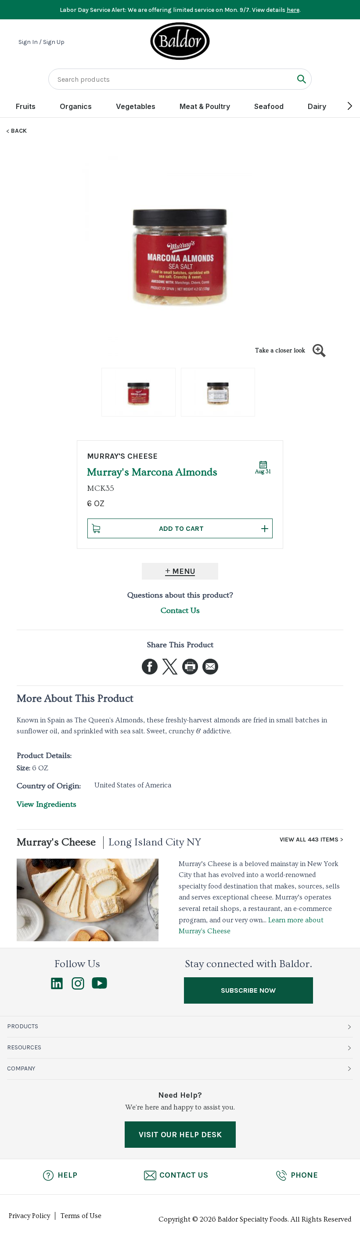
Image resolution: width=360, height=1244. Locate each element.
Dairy (317, 106)
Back (19, 130)
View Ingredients (46, 804)
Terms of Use (81, 1216)
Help (67, 1175)
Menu (183, 571)
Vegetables (135, 106)
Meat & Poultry (205, 106)
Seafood (269, 106)
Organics (76, 106)
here (293, 10)
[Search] (301, 79)
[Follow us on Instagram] (78, 987)
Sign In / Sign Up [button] (41, 42)
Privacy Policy (29, 1216)
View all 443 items (309, 839)
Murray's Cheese (56, 842)
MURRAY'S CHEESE (122, 456)
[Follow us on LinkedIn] (57, 987)
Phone (304, 1175)
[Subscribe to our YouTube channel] (99, 986)
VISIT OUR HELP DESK (180, 1134)
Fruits (26, 106)
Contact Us (180, 610)
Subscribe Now (248, 990)
